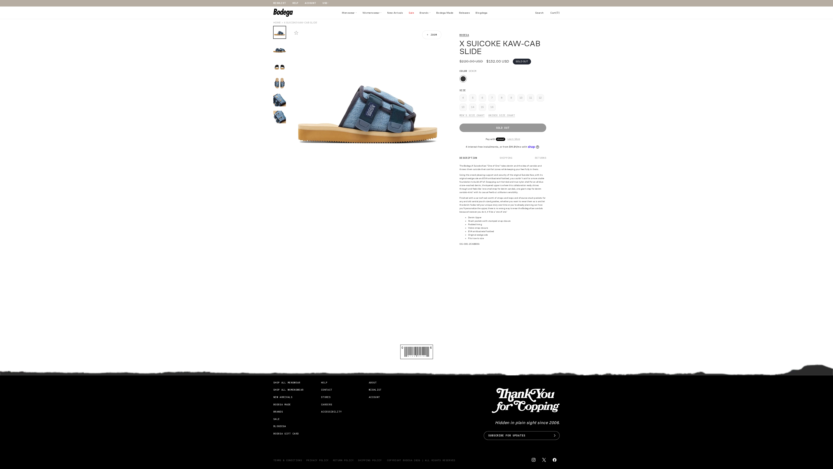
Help (295, 3)
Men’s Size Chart (472, 115)
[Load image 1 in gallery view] (279, 32)
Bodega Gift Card (286, 433)
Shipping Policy (370, 460)
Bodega (464, 34)
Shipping (506, 157)
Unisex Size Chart (501, 115)
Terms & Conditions (287, 460)
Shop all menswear (286, 382)
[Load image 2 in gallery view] (279, 49)
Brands (278, 411)
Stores (326, 397)
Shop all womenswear (288, 389)
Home (277, 22)
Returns (540, 157)
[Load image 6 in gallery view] (279, 117)
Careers (326, 404)
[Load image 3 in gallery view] (279, 66)
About (373, 382)
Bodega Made (282, 404)
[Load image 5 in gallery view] (279, 100)
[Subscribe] (554, 435)
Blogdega (279, 426)
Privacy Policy (317, 460)
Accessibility (331, 411)
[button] (349, 13)
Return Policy (343, 460)
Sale (276, 419)
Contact (326, 389)
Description (468, 157)
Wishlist (279, 3)
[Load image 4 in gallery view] (279, 83)
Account (310, 3)
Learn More (513, 139)
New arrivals (282, 397)
